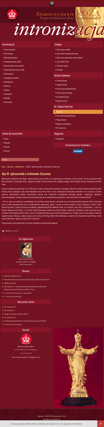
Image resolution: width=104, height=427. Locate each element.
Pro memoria (61, 128)
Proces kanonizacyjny (64, 93)
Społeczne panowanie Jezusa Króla (69, 58)
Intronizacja (8, 54)
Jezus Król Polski (62, 62)
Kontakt (7, 98)
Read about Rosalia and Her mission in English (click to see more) (26, 262)
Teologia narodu (62, 66)
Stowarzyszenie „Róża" (12, 62)
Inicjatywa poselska (11, 78)
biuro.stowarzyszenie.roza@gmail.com (26, 357)
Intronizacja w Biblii (63, 50)
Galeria (6, 90)
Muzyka (7, 143)
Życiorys (59, 112)
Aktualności (8, 82)
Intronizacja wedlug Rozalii (66, 89)
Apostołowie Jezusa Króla (14, 66)
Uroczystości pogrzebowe (65, 116)
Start (3, 167)
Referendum (8, 74)
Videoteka (8, 94)
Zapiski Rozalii (61, 85)
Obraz (6, 139)
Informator (8, 102)
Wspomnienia (61, 120)
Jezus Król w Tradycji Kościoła (67, 54)
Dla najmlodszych (62, 97)
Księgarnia (60, 139)
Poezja (7, 147)
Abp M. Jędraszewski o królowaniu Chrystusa (26, 173)
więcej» (55, 223)
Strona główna (9, 50)
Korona (7, 151)
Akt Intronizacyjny (10, 58)
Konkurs (7, 86)
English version (61, 101)
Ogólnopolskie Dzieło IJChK (14, 70)
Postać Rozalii (61, 81)
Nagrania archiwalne (63, 124)
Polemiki (59, 70)
